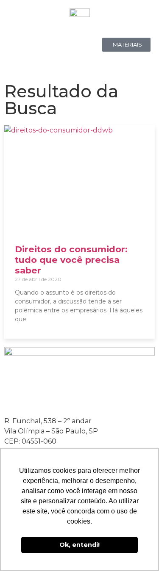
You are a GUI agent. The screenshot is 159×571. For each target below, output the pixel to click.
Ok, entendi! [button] (79, 545)
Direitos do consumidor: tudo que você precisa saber (71, 260)
